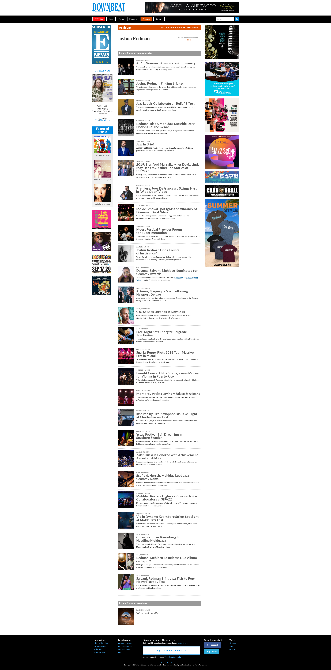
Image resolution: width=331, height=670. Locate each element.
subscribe (99, 19)
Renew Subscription (125, 646)
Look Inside (102, 114)
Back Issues (98, 649)
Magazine (133, 19)
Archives (146, 19)
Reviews (159, 19)
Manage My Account (125, 643)
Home (111, 19)
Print (97, 120)
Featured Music (102, 130)
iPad (108, 120)
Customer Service (124, 649)
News (121, 19)
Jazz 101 (232, 649)
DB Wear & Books (100, 652)
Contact (231, 646)
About (157, 663)
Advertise (232, 643)
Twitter (213, 651)
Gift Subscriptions (100, 646)
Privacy (173, 663)
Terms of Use (165, 663)
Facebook (213, 645)
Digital (103, 120)
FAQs (120, 652)
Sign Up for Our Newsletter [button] (172, 650)
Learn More (182, 643)
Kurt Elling (178, 277)
